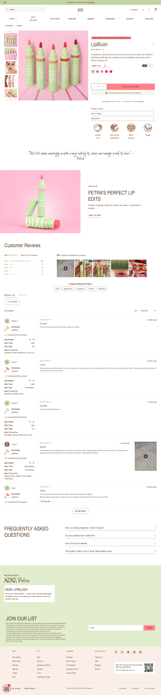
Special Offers (71, 673)
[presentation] (100, 65)
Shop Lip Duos (95, 215)
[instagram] (116, 652)
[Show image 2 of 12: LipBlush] (10, 53)
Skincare (72, 19)
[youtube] (140, 652)
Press (39, 673)
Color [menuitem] (57, 289)
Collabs (14, 673)
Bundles (130, 19)
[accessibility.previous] (2, 2)
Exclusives (55, 19)
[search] (7, 9)
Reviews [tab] (9, 295)
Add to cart (130, 87)
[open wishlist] (149, 10)
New (12, 19)
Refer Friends (71, 661)
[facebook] (128, 652)
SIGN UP (149, 628)
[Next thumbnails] (10, 99)
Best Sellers (33, 18)
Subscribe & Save (72, 669)
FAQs (96, 661)
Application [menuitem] (68, 289)
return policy (140, 101)
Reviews (40, 669)
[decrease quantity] (94, 87)
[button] (23, 261)
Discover (149, 19)
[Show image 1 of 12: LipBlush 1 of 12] (10, 40)
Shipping (98, 665)
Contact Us (98, 657)
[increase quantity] (103, 87)
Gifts (14, 677)
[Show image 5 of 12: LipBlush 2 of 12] (10, 94)
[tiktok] (122, 652)
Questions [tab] (22, 295)
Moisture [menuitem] (102, 289)
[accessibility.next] (158, 2)
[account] (142, 10)
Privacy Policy (135, 688)
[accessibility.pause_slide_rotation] (5, 2)
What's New (16, 661)
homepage (9, 26)
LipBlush (19, 26)
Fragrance (110, 19)
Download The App (43, 677)
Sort (136, 311)
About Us (40, 661)
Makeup (91, 19)
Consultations (70, 665)
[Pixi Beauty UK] (80, 9)
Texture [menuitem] (91, 289)
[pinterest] (134, 652)
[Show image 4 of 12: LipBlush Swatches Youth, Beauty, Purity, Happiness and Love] (10, 81)
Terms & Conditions (150, 688)
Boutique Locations (43, 665)
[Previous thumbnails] (10, 32)
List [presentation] (150, 65)
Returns (97, 669)
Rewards (135, 10)
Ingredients (95, 118)
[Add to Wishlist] (153, 44)
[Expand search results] (42, 10)
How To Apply (96, 113)
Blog (38, 657)
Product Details (97, 109)
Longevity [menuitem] (80, 289)
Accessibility (122, 688)
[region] (102, 268)
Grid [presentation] (144, 65)
